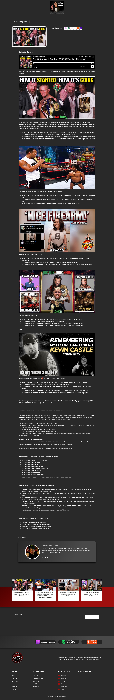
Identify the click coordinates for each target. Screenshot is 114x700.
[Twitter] (42, 557)
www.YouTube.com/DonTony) (43, 491)
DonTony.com (75, 493)
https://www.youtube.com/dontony (38, 528)
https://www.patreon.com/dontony (49, 499)
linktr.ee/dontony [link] (83, 550)
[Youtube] (47, 557)
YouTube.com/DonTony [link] (52, 552)
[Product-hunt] (45, 557)
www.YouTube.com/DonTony (31, 508)
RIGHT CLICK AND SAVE (30, 132)
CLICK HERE (26, 134)
